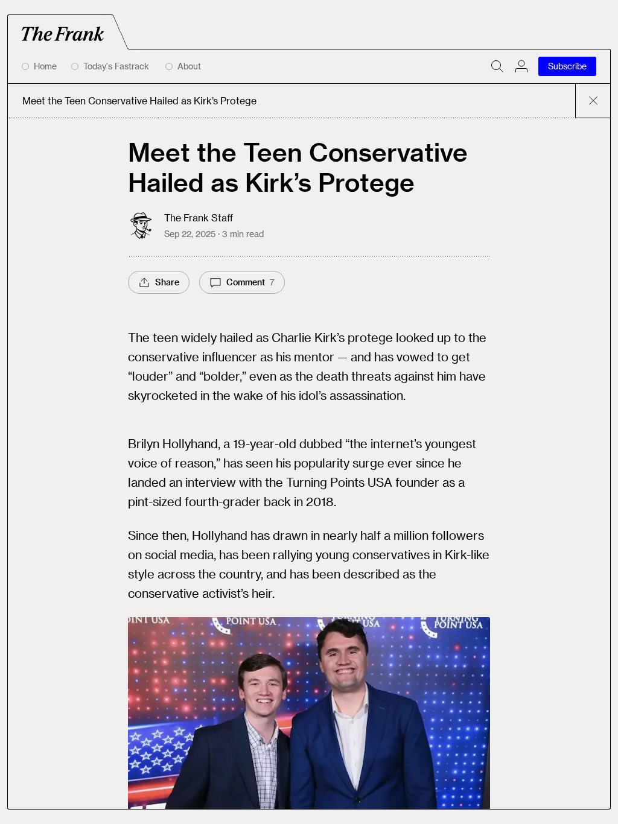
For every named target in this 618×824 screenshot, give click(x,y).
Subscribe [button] (567, 66)
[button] (521, 66)
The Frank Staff (198, 217)
